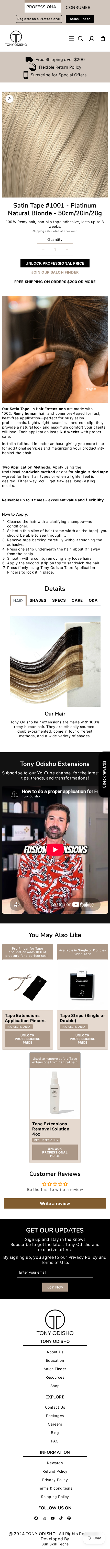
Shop (55, 1386)
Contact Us (55, 1407)
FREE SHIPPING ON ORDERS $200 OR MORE (55, 281)
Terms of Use (54, 1262)
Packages (55, 1415)
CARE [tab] (77, 600)
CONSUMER (78, 7)
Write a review (55, 1203)
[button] (80, 38)
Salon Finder (80, 19)
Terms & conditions (55, 1488)
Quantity (54, 239)
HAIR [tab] (18, 600)
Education (55, 1360)
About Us (55, 1352)
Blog (55, 1432)
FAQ (55, 1441)
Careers (55, 1424)
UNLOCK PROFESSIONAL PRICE (55, 263)
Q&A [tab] (93, 600)
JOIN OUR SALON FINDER (55, 272)
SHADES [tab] (38, 600)
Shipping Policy (55, 1496)
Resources (55, 1377)
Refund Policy (55, 1471)
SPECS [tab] (59, 600)
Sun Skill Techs (55, 1544)
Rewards (55, 1463)
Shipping (38, 231)
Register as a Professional (38, 19)
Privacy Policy (83, 1257)
